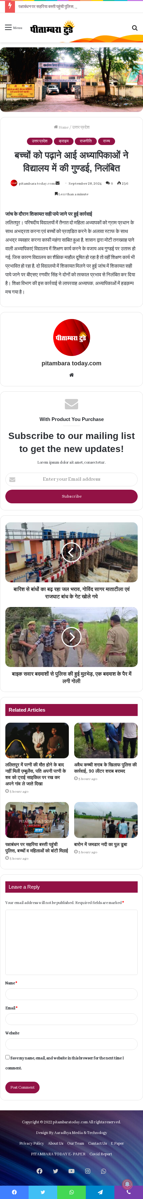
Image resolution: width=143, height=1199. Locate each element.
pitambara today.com (37, 183)
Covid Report (100, 1154)
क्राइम (64, 141)
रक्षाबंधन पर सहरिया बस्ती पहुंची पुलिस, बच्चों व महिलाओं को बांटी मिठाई (69, 6)
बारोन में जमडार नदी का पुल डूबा (100, 844)
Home (63, 127)
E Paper (117, 1143)
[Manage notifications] (127, 1184)
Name (11, 983)
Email (11, 1008)
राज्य (106, 141)
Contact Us (97, 1143)
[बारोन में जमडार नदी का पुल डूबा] (106, 820)
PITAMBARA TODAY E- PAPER (58, 1154)
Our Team (75, 1143)
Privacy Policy (31, 1143)
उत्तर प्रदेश (80, 127)
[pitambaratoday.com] (51, 28)
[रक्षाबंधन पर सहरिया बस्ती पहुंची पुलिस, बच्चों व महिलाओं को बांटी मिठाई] (37, 820)
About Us (55, 1143)
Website (12, 1033)
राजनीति (86, 141)
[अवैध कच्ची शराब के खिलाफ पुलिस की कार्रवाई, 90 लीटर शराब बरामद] (106, 741)
